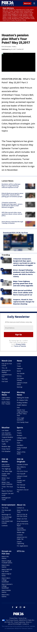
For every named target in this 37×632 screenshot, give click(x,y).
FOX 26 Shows (5, 460)
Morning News (21, 393)
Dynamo (20, 440)
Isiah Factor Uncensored (6, 465)
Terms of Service (20, 346)
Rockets (19, 435)
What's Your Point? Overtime (7, 483)
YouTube (5, 379)
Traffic (4, 444)
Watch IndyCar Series (6, 575)
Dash (18, 443)
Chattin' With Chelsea (6, 475)
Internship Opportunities (21, 529)
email (24, 607)
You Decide (20, 373)
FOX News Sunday (20, 379)
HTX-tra (20, 551)
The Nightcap (6, 469)
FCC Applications (22, 546)
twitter (16, 607)
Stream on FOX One (6, 552)
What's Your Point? (6, 479)
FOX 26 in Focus (22, 471)
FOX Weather (6, 451)
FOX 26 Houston (6, 46)
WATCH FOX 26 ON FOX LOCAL (22, 515)
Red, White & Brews (21, 468)
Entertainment (8, 505)
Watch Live (27, 3)
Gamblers (20, 445)
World (19, 371)
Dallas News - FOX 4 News (6, 398)
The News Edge (7, 471)
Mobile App (20, 532)
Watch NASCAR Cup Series (7, 570)
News (19, 360)
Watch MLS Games (5, 595)
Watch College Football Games (7, 562)
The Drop (5, 508)
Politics (14, 46)
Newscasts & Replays (6, 371)
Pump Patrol (6, 449)
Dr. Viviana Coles (22, 400)
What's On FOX (22, 519)
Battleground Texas (6, 498)
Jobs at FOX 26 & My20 (22, 525)
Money (19, 376)
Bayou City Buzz (7, 491)
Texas (19, 366)
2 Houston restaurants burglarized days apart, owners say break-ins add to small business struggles (12, 205)
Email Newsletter (22, 521)
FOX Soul (5, 381)
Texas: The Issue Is (7, 487)
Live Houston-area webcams (6, 434)
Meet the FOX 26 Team (22, 511)
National (20, 369)
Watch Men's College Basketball (6, 580)
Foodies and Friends (21, 481)
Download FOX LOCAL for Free (15, 233)
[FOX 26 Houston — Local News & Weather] (8, 3)
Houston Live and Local (7, 494)
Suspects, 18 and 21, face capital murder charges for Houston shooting (23, 302)
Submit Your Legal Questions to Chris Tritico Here (22, 412)
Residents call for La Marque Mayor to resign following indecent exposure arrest (11, 185)
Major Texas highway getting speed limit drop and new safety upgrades (23, 283)
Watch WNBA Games (6, 591)
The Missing (21, 487)
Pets (18, 407)
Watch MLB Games (5, 566)
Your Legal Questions (20, 419)
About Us (21, 505)
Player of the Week (21, 453)
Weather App (6, 446)
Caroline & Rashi (22, 464)
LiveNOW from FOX (7, 375)
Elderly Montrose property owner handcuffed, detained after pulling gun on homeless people (12, 194)
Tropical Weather (7, 437)
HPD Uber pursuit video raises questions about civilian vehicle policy (12, 213)
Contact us (20, 508)
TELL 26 (4, 368)
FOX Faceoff (21, 474)
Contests (5, 526)
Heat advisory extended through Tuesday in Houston (12, 222)
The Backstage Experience (7, 518)
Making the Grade (23, 398)
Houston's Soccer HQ (23, 491)
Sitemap (19, 387)
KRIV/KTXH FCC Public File (22, 538)
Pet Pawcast (21, 485)
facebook (12, 607)
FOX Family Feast (22, 422)
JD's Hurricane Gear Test (6, 440)
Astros (19, 430)
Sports (20, 427)
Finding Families (22, 403)
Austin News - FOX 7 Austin (6, 403)
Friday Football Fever (22, 448)
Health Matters (22, 405)
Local (18, 364)
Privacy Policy (20, 344)
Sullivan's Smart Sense (22, 383)
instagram (20, 607)
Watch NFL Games (5, 557)
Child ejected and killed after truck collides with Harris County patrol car (23, 292)
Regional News (6, 393)
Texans (19, 433)
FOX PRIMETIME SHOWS (7, 522)
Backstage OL (6, 514)
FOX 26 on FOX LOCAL (7, 364)
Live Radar (5, 430)
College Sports (22, 438)
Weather (6, 427)
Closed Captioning (20, 542)
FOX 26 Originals (21, 460)
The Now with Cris (6, 511)
